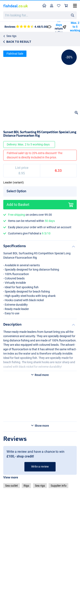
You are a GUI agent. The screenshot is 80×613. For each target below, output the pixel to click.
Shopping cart (66, 5)
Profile (51, 5)
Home (44, 5)
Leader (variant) (13, 182)
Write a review (40, 466)
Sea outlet (11, 485)
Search (72, 15)
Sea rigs (11, 36)
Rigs (26, 485)
